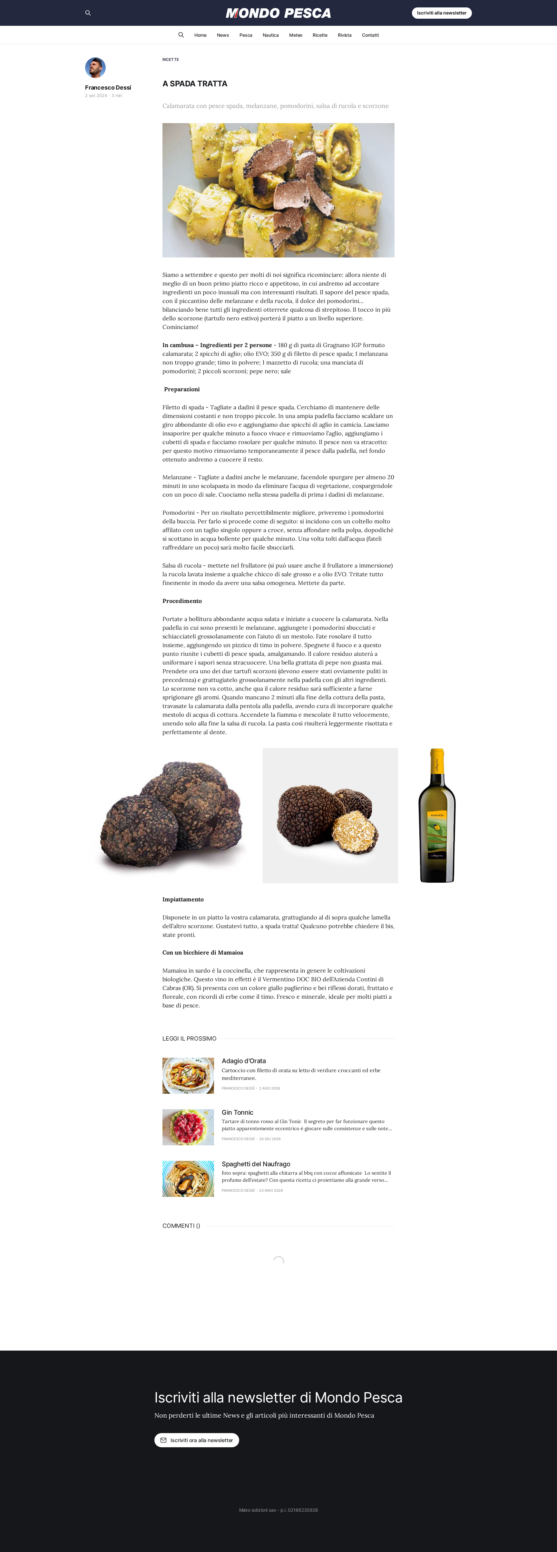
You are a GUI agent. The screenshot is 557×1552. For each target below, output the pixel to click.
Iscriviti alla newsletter (442, 12)
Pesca (246, 35)
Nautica (270, 35)
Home (200, 35)
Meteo (296, 35)
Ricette (320, 35)
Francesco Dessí (108, 87)
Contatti (370, 35)
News (223, 35)
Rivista (345, 35)
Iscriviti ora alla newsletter (202, 1440)
